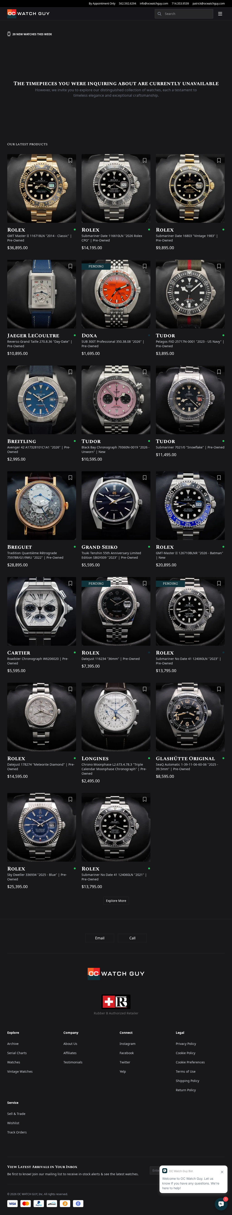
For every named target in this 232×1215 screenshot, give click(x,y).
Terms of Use (186, 1071)
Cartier (41, 653)
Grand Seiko (116, 547)
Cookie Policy (185, 1053)
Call (132, 938)
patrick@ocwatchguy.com (209, 3)
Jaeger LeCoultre (41, 335)
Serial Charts (17, 1053)
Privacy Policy (186, 1043)
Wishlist (13, 1123)
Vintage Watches (20, 1071)
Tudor (190, 335)
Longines (116, 758)
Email (99, 938)
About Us (70, 1043)
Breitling (41, 441)
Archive (13, 1043)
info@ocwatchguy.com (154, 3)
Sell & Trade (16, 1114)
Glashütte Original (190, 758)
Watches (13, 1062)
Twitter (125, 1062)
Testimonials (72, 1062)
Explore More (116, 900)
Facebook (127, 1053)
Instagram (127, 1043)
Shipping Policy (187, 1081)
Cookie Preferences (190, 1062)
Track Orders (17, 1132)
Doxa (116, 335)
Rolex (41, 230)
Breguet (41, 547)
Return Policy (186, 1090)
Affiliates (70, 1053)
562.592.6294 (127, 3)
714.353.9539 (180, 3)
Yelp (123, 1071)
